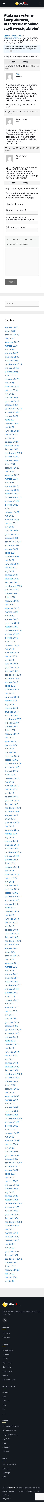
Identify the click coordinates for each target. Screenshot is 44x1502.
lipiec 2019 (10, 641)
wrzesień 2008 (12, 1122)
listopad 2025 (11, 360)
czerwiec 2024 (12, 423)
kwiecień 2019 (12, 652)
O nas (4, 1491)
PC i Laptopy (7, 1371)
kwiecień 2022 (12, 519)
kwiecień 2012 (12, 963)
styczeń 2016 (11, 797)
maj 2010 (9, 1048)
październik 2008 (13, 1118)
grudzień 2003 (12, 1236)
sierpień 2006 (11, 1188)
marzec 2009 (11, 1100)
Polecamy (6, 1337)
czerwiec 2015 (12, 822)
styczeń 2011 (11, 1018)
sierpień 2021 (11, 549)
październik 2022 (13, 497)
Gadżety (5, 1375)
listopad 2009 (11, 1070)
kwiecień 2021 (12, 564)
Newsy (5, 1328)
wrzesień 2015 (12, 811)
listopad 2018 (11, 671)
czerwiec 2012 (12, 956)
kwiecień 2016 (12, 786)
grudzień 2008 (12, 1111)
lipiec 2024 (10, 419)
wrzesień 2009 (12, 1077)
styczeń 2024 (11, 442)
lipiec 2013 (10, 907)
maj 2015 (9, 826)
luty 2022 (9, 527)
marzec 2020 (11, 612)
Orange (5, 1392)
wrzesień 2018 (12, 678)
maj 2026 (9, 338)
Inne (20, 36)
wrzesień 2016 (12, 767)
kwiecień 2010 (12, 1052)
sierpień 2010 (11, 1037)
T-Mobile (5, 1401)
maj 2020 (9, 604)
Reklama (5, 1451)
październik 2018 (13, 675)
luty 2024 (9, 438)
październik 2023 (13, 453)
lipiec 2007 (10, 1174)
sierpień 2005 (11, 1211)
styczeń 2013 (11, 930)
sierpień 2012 (11, 948)
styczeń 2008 (11, 1151)
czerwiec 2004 (12, 1225)
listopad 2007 (11, 1159)
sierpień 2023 (11, 460)
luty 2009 (9, 1103)
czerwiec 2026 (12, 335)
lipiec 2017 (10, 730)
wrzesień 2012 (12, 944)
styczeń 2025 (11, 397)
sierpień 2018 (11, 682)
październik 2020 (13, 586)
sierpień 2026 (11, 327)
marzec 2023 (11, 479)
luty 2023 (9, 482)
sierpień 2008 (11, 1126)
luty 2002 (9, 1281)
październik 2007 (13, 1163)
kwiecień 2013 (12, 919)
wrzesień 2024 (12, 412)
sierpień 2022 (11, 505)
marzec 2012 (11, 967)
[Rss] (4, 1320)
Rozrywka (6, 1468)
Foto (4, 1477)
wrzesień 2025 (12, 368)
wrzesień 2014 (12, 856)
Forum (14, 36)
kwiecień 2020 (12, 608)
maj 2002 (9, 1273)
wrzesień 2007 (12, 1166)
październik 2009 (13, 1074)
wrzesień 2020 (12, 590)
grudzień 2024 (12, 401)
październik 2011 (13, 985)
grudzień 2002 (12, 1251)
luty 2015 (9, 837)
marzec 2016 (11, 789)
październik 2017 (13, 719)
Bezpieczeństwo (12, 38)
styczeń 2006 (11, 1196)
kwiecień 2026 (12, 342)
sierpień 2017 (11, 726)
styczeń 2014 (11, 885)
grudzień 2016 (12, 756)
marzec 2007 (11, 1181)
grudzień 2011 (11, 978)
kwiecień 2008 (12, 1140)
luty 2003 (9, 1248)
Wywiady (6, 1439)
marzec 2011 (11, 1011)
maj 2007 (9, 1177)
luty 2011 (9, 1015)
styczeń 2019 (11, 663)
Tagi (38, 1491)
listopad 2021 (11, 538)
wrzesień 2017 (12, 723)
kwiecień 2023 (12, 475)
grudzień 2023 (12, 445)
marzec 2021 (11, 567)
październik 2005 (13, 1203)
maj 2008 (9, 1137)
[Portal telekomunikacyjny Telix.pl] (22, 3)
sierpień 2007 (11, 1170)
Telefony (5, 1354)
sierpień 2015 (11, 815)
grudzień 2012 (12, 933)
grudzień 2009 (12, 1066)
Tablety (5, 1359)
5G (3, 1409)
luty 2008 (9, 1148)
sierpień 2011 (11, 993)
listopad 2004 (11, 1218)
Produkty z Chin (8, 1379)
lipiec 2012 (10, 952)
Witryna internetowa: (16, 227)
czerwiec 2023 (12, 468)
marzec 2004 (11, 1233)
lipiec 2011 (10, 996)
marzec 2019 (11, 656)
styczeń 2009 (11, 1107)
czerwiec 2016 (12, 778)
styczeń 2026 (11, 353)
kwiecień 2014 (12, 874)
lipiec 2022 (10, 508)
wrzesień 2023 (12, 456)
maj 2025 (9, 383)
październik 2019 (13, 630)
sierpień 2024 (11, 416)
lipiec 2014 (10, 863)
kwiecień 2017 (12, 741)
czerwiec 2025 (12, 379)
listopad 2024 (11, 405)
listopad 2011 (11, 981)
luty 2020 (9, 615)
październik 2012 (13, 941)
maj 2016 (9, 782)
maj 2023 (9, 471)
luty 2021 (9, 571)
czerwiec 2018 (12, 689)
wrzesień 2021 (12, 545)
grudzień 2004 (12, 1214)
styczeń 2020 (11, 619)
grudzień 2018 (12, 667)
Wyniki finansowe (9, 1430)
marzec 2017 (11, 745)
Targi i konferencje (9, 1435)
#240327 (34, 111)
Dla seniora (6, 1363)
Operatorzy (8, 1387)
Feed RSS (6, 1495)
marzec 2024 (11, 434)
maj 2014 (9, 870)
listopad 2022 (11, 493)
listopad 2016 (11, 760)
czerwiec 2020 (12, 601)
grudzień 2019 (12, 623)
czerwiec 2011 (12, 1000)
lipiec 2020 (10, 597)
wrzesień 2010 (12, 1033)
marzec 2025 (11, 390)
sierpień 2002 (11, 1262)
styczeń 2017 (11, 752)
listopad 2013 (11, 893)
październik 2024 (13, 408)
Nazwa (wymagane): (16, 210)
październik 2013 (13, 896)
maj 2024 (9, 427)
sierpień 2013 (11, 904)
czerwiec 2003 (12, 1240)
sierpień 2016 (11, 771)
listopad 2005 (11, 1200)
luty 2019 (9, 660)
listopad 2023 (11, 449)
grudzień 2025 (12, 357)
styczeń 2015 (11, 841)
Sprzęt (6, 1345)
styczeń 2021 (11, 575)
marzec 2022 (11, 523)
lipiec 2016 (10, 774)
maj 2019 (9, 649)
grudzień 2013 (12, 889)
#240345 (34, 148)
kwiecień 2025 (12, 386)
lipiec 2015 (10, 819)
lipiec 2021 (10, 553)
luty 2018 (9, 704)
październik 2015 (13, 808)
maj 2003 (9, 1244)
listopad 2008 (11, 1114)
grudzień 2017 (12, 712)
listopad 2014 (11, 848)
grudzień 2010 (12, 1022)
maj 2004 (9, 1229)
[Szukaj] (40, 3)
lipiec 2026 (10, 331)
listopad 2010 (11, 1026)
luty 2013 (9, 926)
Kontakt (12, 1491)
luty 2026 (9, 349)
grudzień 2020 (12, 579)
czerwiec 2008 (12, 1133)
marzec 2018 (11, 700)
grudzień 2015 (12, 800)
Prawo (4, 1443)
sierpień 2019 (11, 638)
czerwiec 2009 (12, 1089)
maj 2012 (9, 959)
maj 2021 (9, 560)
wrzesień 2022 (12, 501)
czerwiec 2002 (12, 1270)
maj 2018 (9, 693)
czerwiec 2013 (12, 911)
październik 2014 (13, 852)
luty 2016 (9, 793)
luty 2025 (9, 394)
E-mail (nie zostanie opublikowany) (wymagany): (20, 218)
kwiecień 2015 (12, 830)
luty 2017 (9, 749)
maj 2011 (9, 1004)
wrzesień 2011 (12, 989)
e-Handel (6, 1447)
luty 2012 (9, 970)
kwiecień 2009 (12, 1096)
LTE (3, 1413)
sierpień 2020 (11, 593)
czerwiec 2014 (12, 867)
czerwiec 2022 (12, 512)
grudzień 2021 (12, 534)
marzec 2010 (11, 1055)
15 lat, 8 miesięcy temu (28, 49)
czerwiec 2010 (12, 1044)
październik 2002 (13, 1259)
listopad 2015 (11, 804)
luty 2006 (9, 1192)
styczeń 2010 (11, 1063)
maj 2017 (9, 737)
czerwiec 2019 (12, 645)
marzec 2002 (11, 1277)
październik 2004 (13, 1222)
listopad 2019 (11, 627)
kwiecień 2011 (11, 1007)
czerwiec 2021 (12, 556)
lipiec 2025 (10, 375)
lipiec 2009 (10, 1085)
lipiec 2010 (10, 1041)
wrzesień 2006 (12, 1185)
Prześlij (11, 282)
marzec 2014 (11, 878)
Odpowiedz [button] (8, 114)
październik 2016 (13, 763)
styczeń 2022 (11, 530)
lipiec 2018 (10, 686)
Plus (4, 1405)
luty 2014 (9, 882)
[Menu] (4, 3)
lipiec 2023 (10, 464)
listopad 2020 (11, 582)
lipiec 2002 (10, 1266)
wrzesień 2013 (12, 900)
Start (6, 36)
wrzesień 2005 (12, 1207)
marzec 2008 (11, 1144)
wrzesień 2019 (12, 634)
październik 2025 (13, 364)
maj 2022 (9, 516)
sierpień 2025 (11, 372)
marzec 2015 (11, 834)
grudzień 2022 (12, 490)
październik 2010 (13, 1029)
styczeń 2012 (11, 974)
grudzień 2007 (12, 1155)
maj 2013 (9, 915)
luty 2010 (9, 1059)
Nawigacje (6, 1367)
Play (4, 1397)
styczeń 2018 (11, 708)
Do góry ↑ (6, 1499)
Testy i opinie (7, 1350)
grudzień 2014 (12, 845)
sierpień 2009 (11, 1081)
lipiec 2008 (10, 1129)
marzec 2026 (11, 346)
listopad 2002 (11, 1255)
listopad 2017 (11, 715)
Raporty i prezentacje (11, 1426)
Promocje (6, 1333)
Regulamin (31, 1491)
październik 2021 (13, 542)
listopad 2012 (11, 937)
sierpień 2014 (11, 859)
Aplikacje (6, 1473)
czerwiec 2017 (12, 734)
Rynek (5, 1420)
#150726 (35, 66)
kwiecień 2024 (12, 431)
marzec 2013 (11, 922)
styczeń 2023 (11, 486)
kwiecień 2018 (12, 697)
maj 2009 (9, 1092)
